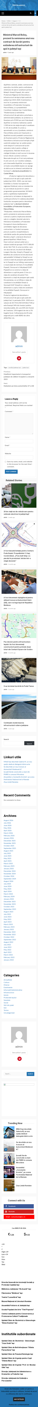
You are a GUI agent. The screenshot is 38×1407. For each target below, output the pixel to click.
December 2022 (10, 932)
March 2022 (8, 955)
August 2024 (8, 881)
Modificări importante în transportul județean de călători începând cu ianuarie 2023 (19, 375)
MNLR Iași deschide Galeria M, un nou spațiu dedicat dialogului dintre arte (9, 1132)
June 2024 (7, 886)
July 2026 (7, 823)
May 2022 (7, 950)
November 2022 (10, 934)
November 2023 (10, 904)
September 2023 (10, 909)
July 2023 (7, 914)
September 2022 (10, 940)
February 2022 (9, 957)
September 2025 (10, 848)
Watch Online (35, 13)
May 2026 (7, 828)
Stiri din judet (9, 1005)
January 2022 (9, 960)
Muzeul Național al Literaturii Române (16, 1301)
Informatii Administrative (13, 990)
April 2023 (8, 922)
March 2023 (8, 924)
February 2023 (9, 927)
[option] (19, 1133)
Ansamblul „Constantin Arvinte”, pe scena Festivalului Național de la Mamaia (9, 1172)
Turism (6, 1010)
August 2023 (8, 912)
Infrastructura (9, 992)
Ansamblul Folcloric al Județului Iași (16, 1305)
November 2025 (10, 843)
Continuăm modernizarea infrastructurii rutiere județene (19, 707)
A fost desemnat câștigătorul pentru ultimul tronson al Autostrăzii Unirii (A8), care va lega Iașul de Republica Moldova (19, 581)
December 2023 (10, 901)
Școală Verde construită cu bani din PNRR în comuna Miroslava (9, 1159)
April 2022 (8, 952)
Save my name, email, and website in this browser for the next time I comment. (19, 464)
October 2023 (9, 907)
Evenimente (8, 987)
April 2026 (8, 830)
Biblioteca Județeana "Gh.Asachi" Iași (16, 1289)
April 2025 (8, 861)
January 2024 (9, 899)
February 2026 (9, 836)
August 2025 (8, 851)
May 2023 (7, 919)
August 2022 (8, 942)
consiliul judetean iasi (14, 367)
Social (6, 1003)
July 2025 (7, 853)
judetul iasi (25, 367)
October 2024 (9, 876)
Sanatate (7, 1000)
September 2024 (10, 879)
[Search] (30, 13)
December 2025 (10, 841)
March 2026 (8, 833)
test (5, 1008)
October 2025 (9, 846)
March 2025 (8, 863)
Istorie (6, 995)
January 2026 (9, 838)
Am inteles (19, 1399)
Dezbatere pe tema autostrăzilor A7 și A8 (19, 385)
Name (7, 437)
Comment (9, 411)
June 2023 (7, 917)
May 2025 (7, 858)
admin (5, 52)
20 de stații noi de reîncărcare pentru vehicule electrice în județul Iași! (19, 495)
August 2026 (8, 820)
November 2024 (10, 874)
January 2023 (9, 929)
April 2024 (8, 891)
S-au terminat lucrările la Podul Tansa (19, 670)
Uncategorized (9, 1013)
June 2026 (7, 825)
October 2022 (9, 937)
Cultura (6, 982)
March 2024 (8, 894)
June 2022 (7, 947)
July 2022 (7, 945)
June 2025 (7, 856)
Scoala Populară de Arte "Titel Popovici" (18, 1310)
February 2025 (9, 866)
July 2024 (7, 884)
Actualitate (8, 980)
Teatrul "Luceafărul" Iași (11, 1297)
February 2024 (9, 896)
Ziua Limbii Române (11, 782)
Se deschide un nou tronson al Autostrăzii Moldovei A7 (9, 1146)
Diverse (6, 985)
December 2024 (10, 871)
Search (6, 739)
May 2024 (7, 889)
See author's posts (19, 352)
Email (7, 445)
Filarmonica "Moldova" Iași (12, 1293)
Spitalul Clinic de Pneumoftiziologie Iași (17, 1354)
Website (8, 453)
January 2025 (9, 868)
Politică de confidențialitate (19, 1405)
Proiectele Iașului (10, 998)
